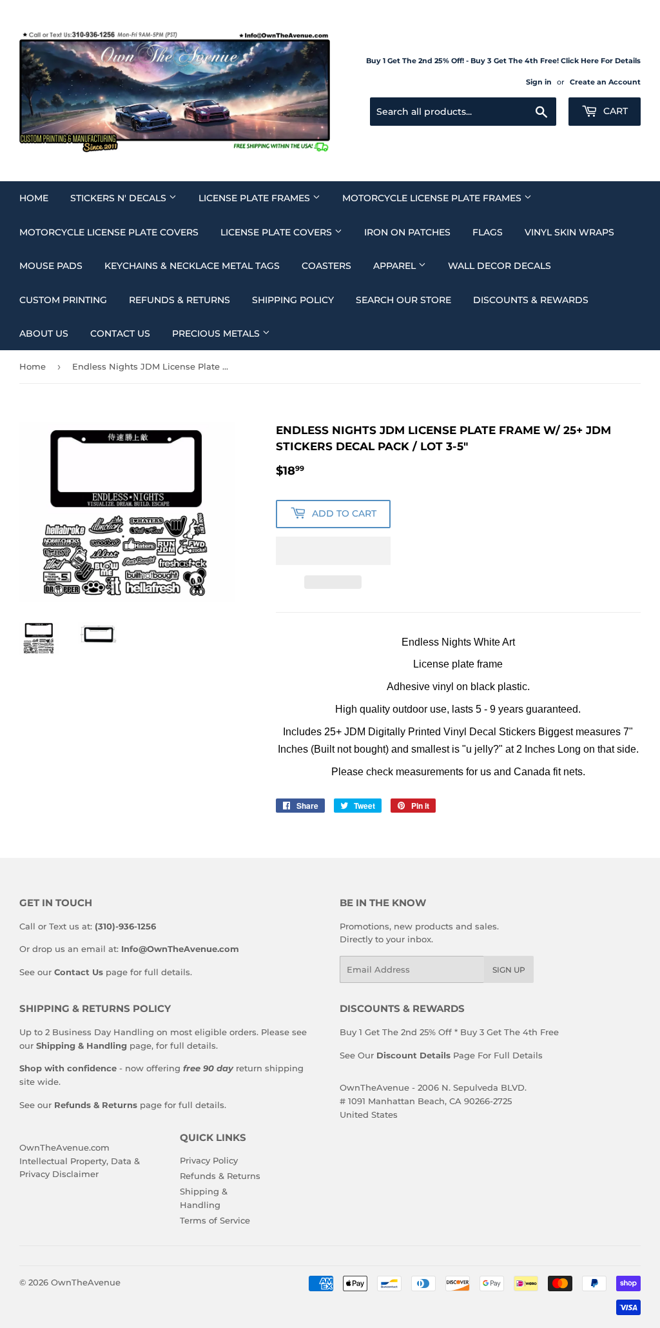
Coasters (326, 266)
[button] (333, 551)
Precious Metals (217, 333)
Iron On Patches (407, 232)
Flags (487, 232)
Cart (614, 111)
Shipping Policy (293, 300)
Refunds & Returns (179, 300)
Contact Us (120, 333)
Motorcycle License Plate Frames (433, 198)
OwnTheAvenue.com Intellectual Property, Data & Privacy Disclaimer (79, 1161)
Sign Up (508, 970)
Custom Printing (63, 300)
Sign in (539, 81)
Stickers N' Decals (119, 198)
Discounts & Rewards (530, 300)
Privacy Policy (209, 1160)
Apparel (395, 266)
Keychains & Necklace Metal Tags (192, 266)
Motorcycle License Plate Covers (109, 232)
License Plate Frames (256, 198)
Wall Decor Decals (499, 266)
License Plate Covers (277, 232)
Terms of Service (215, 1220)
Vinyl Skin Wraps (569, 232)
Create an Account (605, 81)
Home (33, 198)
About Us (43, 333)
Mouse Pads (50, 266)
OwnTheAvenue (86, 1282)
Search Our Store (403, 300)
